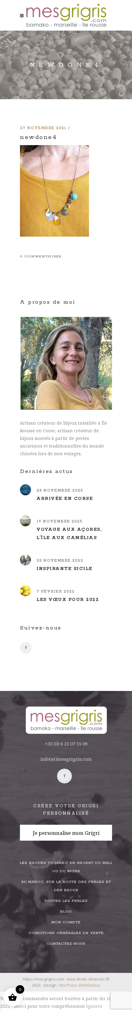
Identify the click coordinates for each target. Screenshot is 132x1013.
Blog (66, 911)
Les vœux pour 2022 (68, 599)
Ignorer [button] (94, 1006)
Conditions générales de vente (66, 933)
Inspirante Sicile (64, 569)
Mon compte (66, 922)
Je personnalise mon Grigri (66, 832)
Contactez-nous (66, 943)
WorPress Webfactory (79, 985)
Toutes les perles (66, 901)
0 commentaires (40, 256)
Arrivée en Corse (65, 498)
